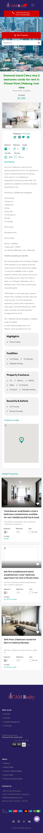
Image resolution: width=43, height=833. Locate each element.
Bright (12, 385)
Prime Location (15, 342)
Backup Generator (16, 411)
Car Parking (14, 359)
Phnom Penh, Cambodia (12, 736)
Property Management (12, 722)
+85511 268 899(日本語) (22, 15)
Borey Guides (9, 775)
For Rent (7, 714)
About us (7, 763)
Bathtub (31, 380)
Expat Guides (8, 767)
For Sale (7, 718)
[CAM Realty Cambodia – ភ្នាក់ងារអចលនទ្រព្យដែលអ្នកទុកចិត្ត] (16, 5)
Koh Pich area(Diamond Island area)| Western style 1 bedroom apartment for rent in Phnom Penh (21, 574)
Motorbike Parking (16, 363)
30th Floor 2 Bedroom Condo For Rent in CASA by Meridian (20, 641)
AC (11, 380)
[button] (23, 443)
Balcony (20, 380)
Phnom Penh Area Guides (13, 779)
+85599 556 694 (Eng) (22, 13)
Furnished (13, 390)
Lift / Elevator (28, 359)
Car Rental (7, 726)
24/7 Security (14, 407)
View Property (21, 501)
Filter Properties (22, 35)
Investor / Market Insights (13, 771)
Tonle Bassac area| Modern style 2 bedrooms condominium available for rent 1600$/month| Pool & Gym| (21, 514)
